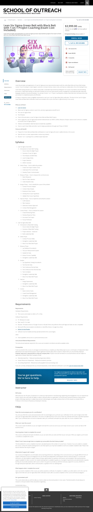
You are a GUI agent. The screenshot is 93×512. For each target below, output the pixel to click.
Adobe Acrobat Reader (24, 329)
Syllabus (6, 84)
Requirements (8, 87)
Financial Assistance (67, 499)
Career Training (37, 497)
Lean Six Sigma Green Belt (76, 366)
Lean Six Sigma (22, 108)
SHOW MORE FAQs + (21, 485)
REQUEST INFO (82, 72)
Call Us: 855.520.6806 (83, 20)
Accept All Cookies (15, 503)
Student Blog (78, 497)
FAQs (5, 93)
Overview (6, 80)
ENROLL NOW (76, 38)
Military (64, 497)
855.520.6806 (7, 104)
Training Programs (11, 19)
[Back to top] (46, 495)
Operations (20, 19)
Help (64, 500)
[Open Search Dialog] (87, 2)
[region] (14, 499)
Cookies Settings (15, 506)
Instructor (7, 90)
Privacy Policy (49, 508)
